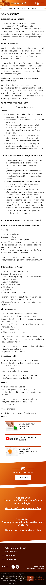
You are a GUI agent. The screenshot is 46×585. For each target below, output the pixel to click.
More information (39, 579)
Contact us (10, 559)
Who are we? (11, 552)
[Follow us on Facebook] (13, 567)
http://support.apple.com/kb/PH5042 (16, 378)
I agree (30, 579)
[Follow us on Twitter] (17, 567)
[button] (42, 3)
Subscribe (23, 477)
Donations (10, 555)
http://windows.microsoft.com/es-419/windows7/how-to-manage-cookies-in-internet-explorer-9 (22, 302)
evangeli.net (18, 2)
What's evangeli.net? (15, 548)
